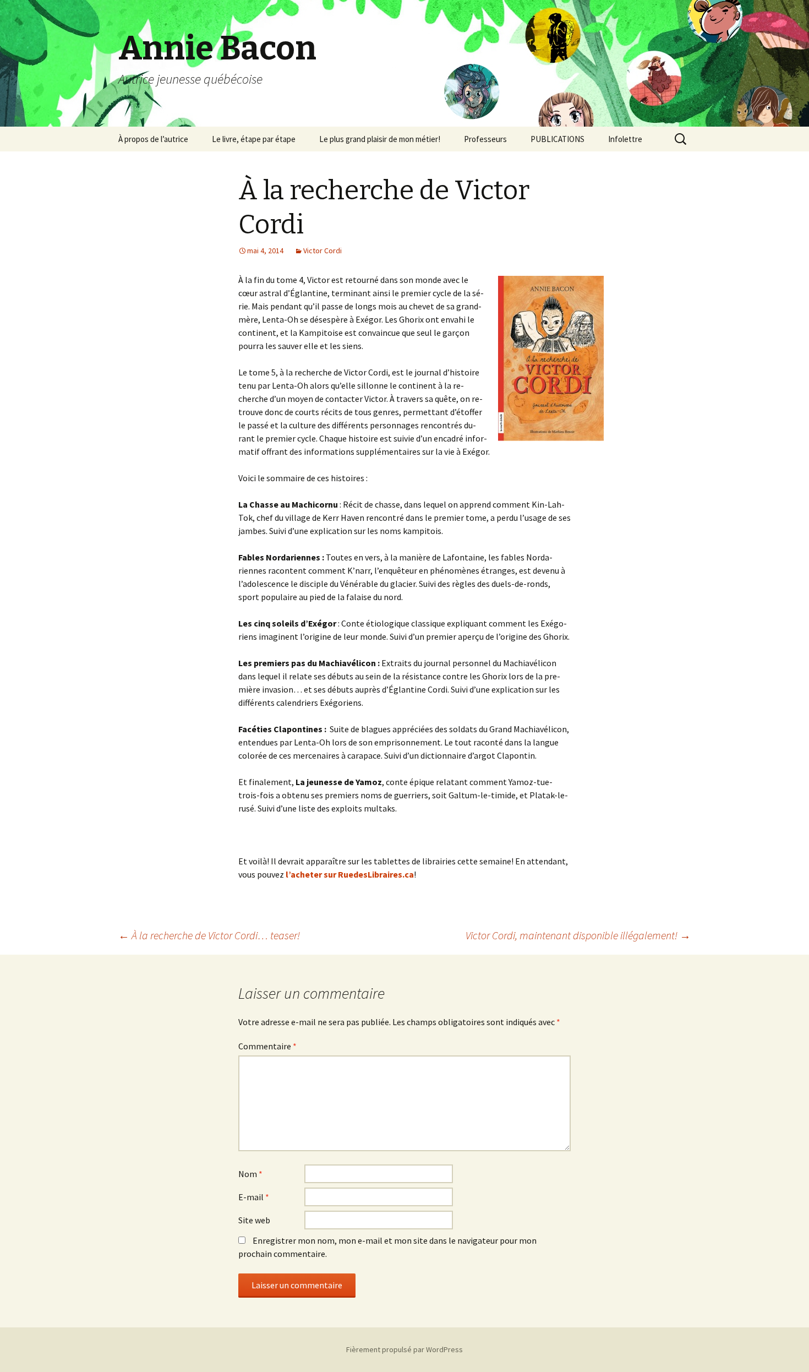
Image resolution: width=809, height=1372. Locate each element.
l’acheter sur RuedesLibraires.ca (350, 874)
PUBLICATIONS (557, 139)
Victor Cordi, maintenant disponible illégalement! (578, 935)
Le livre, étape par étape (254, 139)
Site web (254, 1220)
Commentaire (267, 1046)
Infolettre (625, 139)
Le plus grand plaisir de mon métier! (379, 139)
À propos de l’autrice (153, 139)
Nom (250, 1173)
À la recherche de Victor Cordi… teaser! (209, 935)
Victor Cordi (322, 250)
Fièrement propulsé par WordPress (404, 1349)
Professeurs (485, 139)
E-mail (253, 1196)
